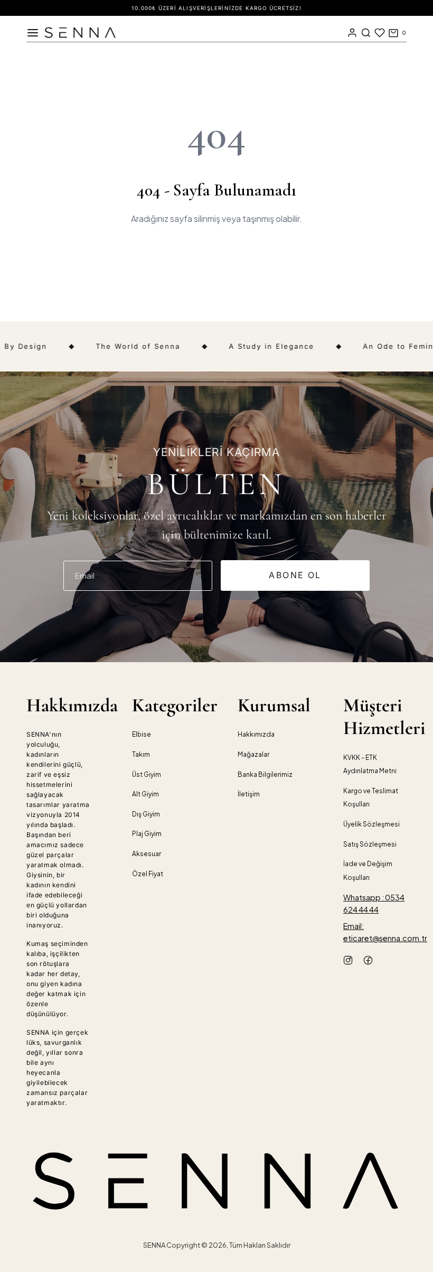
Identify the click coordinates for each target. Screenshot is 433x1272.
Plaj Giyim (147, 834)
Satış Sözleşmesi (370, 844)
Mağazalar (253, 754)
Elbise (141, 734)
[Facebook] (368, 962)
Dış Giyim (146, 814)
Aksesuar (146, 854)
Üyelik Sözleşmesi (371, 824)
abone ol (295, 575)
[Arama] (366, 32)
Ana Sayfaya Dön (216, 256)
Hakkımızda (256, 734)
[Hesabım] (352, 32)
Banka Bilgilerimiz (265, 774)
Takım (141, 754)
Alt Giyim (145, 794)
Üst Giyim (146, 774)
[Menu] (32, 32)
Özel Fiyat (147, 874)
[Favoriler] (379, 32)
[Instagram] (348, 962)
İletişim (249, 794)
